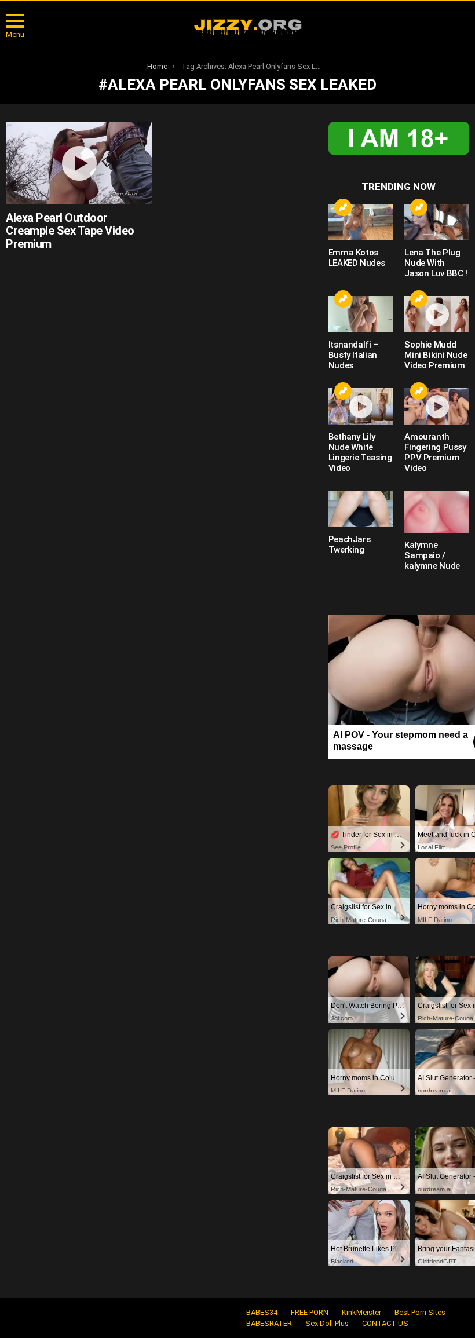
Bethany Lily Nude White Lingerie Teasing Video (360, 452)
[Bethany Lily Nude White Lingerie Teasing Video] (360, 406)
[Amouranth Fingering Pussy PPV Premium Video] (436, 406)
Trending (343, 207)
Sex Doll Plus (327, 1323)
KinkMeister (361, 1312)
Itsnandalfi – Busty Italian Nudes (353, 355)
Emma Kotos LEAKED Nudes (356, 257)
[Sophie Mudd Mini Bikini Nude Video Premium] (436, 314)
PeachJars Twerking (349, 544)
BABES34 (261, 1312)
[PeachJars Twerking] (360, 509)
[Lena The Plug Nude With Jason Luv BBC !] (436, 222)
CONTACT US (385, 1323)
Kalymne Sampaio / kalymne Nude (432, 555)
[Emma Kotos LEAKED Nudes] (360, 222)
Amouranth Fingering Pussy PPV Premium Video (435, 452)
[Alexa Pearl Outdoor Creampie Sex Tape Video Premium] (79, 163)
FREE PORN (309, 1312)
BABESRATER (269, 1323)
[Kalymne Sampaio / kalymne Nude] (436, 512)
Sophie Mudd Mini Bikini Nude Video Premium (435, 355)
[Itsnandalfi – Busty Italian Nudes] (360, 314)
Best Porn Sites (419, 1312)
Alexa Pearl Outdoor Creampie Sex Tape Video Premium (70, 231)
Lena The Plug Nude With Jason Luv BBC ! (435, 263)
